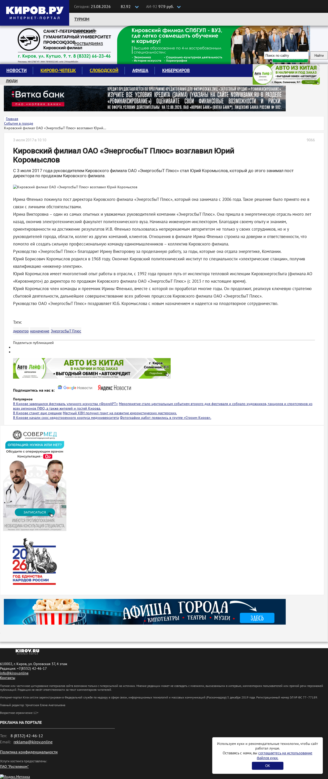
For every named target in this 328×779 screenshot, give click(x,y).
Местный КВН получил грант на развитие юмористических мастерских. (120, 413)
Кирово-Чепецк (58, 70)
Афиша (140, 70)
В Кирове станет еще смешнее (37, 413)
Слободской (104, 70)
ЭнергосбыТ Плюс (66, 331)
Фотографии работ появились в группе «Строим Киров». (165, 417)
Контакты (7, 677)
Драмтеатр (85, 31)
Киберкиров (176, 70)
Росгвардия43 (88, 43)
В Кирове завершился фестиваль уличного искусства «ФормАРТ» (65, 403)
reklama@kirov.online (33, 741)
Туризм (81, 19)
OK (267, 766)
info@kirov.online (14, 673)
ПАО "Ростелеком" (14, 766)
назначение (39, 331)
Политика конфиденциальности (29, 751)
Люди (12, 80)
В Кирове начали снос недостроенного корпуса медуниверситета (66, 417)
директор (21, 331)
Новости (16, 70)
